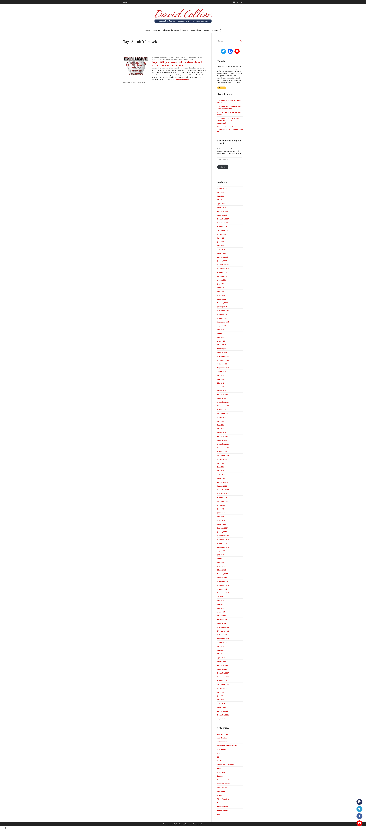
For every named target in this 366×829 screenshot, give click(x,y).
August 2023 (221, 326)
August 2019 (221, 505)
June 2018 (220, 558)
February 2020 (222, 482)
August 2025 (221, 234)
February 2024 (222, 303)
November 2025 (223, 223)
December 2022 (223, 356)
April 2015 (221, 703)
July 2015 (220, 692)
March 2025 (221, 253)
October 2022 (222, 364)
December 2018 (223, 536)
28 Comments (141, 82)
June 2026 (220, 196)
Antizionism (221, 749)
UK (218, 803)
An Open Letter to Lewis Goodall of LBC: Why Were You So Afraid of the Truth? (229, 120)
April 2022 (221, 387)
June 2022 (220, 379)
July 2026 (220, 192)
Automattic (199, 824)
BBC (218, 753)
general (154, 59)
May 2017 (220, 608)
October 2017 (222, 589)
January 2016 (222, 669)
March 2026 (221, 207)
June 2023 (220, 333)
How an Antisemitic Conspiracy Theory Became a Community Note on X (230, 129)
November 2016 (223, 631)
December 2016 (223, 627)
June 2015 (220, 696)
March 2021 (221, 433)
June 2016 (220, 650)
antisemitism (165, 57)
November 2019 (223, 494)
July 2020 (220, 463)
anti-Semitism (222, 734)
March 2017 (221, 616)
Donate (125, 2)
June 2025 (220, 242)
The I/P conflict (188, 59)
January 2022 (222, 398)
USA (218, 814)
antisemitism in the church (227, 745)
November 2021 (223, 406)
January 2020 (222, 486)
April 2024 (221, 295)
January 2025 (222, 261)
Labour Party (222, 787)
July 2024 (220, 284)
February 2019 (222, 528)
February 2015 (222, 711)
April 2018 (221, 566)
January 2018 (222, 578)
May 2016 (220, 654)
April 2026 (221, 204)
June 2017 (220, 604)
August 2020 (221, 459)
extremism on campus (194, 57)
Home (147, 30)
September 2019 (223, 501)
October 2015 (222, 681)
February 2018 (222, 574)
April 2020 (221, 474)
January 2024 (222, 307)
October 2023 (222, 318)
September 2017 (223, 593)
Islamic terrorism (164, 59)
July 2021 (220, 421)
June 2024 (220, 288)
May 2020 (220, 471)
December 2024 (223, 265)
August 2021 (221, 417)
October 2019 (222, 497)
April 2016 (221, 658)
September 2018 (223, 547)
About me (156, 30)
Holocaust (221, 772)
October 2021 (222, 410)
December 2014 (223, 715)
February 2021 (222, 436)
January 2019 (222, 532)
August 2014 (221, 719)
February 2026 (222, 211)
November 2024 (223, 268)
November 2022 (223, 360)
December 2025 (223, 219)
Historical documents (171, 30)
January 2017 (222, 623)
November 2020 (223, 448)
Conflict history (180, 57)
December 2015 (223, 673)
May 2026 (220, 200)
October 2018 (222, 543)
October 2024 (222, 272)
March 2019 (221, 524)
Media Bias (174, 59)
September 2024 (223, 276)
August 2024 (221, 280)
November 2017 (223, 585)
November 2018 (223, 539)
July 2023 (220, 330)
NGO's (181, 59)
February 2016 (222, 665)
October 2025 (222, 226)
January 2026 (222, 215)
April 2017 (221, 612)
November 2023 (223, 314)
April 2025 (221, 249)
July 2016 (220, 646)
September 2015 (223, 684)
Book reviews (196, 30)
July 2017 (220, 600)
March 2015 (221, 707)
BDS (172, 57)
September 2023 (223, 322)
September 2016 (223, 639)
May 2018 (220, 562)
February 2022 (222, 394)
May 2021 (220, 429)
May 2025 (220, 246)
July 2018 (220, 555)
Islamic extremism (224, 780)
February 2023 (222, 349)
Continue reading (182, 79)
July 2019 (220, 509)
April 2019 (221, 520)
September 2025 (223, 230)
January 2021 (222, 440)
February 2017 (222, 619)
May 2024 (220, 291)
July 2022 (220, 375)
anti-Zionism (156, 57)
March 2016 (221, 661)
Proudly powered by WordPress (173, 824)
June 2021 (220, 425)
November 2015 (223, 677)
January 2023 (222, 352)
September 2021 (223, 413)
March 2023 (221, 345)
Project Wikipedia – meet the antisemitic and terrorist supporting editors (177, 64)
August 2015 (221, 688)
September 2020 (223, 455)
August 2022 (221, 371)
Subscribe (223, 167)
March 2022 (221, 391)
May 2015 (220, 700)
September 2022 (223, 368)
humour (220, 776)
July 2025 (220, 238)
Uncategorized (222, 807)
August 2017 (221, 597)
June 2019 (220, 513)
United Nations (222, 810)
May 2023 (220, 337)
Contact (206, 30)
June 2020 (220, 467)
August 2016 (221, 642)
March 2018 (221, 570)
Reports (185, 30)
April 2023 (221, 341)
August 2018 (221, 551)
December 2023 (223, 310)
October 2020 (222, 452)
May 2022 (220, 383)
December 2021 (223, 402)
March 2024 (221, 299)
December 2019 (223, 490)
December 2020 (223, 444)
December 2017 (223, 581)
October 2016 (222, 635)
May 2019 (220, 516)
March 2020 (221, 478)
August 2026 (221, 188)
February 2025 (222, 257)
